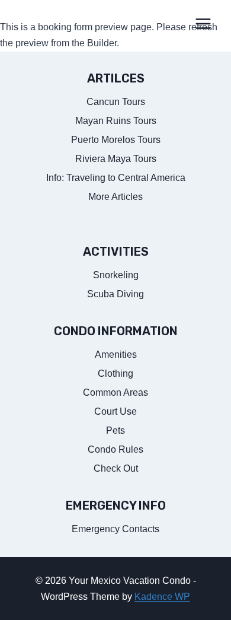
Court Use (115, 411)
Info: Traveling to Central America (115, 178)
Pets (115, 430)
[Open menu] (203, 23)
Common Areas (115, 392)
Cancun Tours (115, 102)
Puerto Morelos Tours (116, 140)
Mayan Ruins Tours (115, 121)
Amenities (116, 354)
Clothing (115, 373)
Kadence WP (162, 597)
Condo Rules (115, 449)
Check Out (116, 468)
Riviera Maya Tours (115, 159)
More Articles (115, 197)
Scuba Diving (115, 294)
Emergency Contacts (115, 529)
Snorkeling (116, 275)
